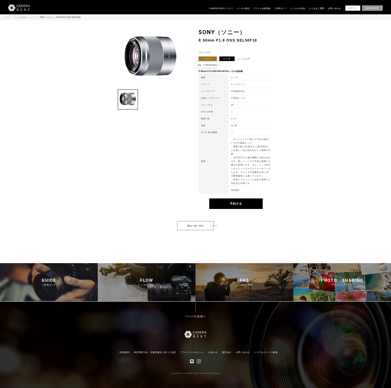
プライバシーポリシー (192, 352)
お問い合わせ (334, 8)
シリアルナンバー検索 (266, 352)
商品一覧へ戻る (195, 226)
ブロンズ (208, 59)
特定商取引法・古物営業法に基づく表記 (155, 352)
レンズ (226, 59)
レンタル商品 (243, 8)
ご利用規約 (124, 352)
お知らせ (213, 352)
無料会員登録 (372, 8)
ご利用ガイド (280, 8)
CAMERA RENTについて (221, 8)
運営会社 (226, 352)
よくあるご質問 (316, 8)
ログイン (353, 8)
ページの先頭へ (195, 316)
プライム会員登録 (261, 8)
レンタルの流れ (298, 8)
